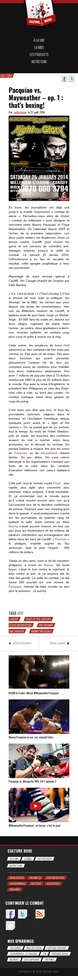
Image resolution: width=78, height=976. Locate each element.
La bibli (39, 47)
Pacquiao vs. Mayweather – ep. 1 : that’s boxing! (36, 97)
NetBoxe (14, 959)
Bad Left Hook (34, 948)
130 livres (15, 948)
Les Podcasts (39, 54)
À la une (39, 40)
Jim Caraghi (16, 631)
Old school (53, 883)
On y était (36, 883)
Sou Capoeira (31, 959)
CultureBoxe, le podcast (23, 954)
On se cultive (17, 877)
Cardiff (13, 619)
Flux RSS (40, 914)
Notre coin (39, 61)
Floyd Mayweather (20, 625)
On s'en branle (17, 883)
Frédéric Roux (60, 954)
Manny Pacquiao (41, 631)
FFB (44, 954)
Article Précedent (22, 643)
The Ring (49, 959)
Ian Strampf (46, 625)
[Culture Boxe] (39, 7)
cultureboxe (20, 112)
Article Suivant (57, 643)
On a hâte (15, 889)
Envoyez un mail (10, 926)
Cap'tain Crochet (56, 948)
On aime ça (35, 877)
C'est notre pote (55, 877)
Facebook (64, 78)
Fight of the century (38, 619)
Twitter (71, 78)
